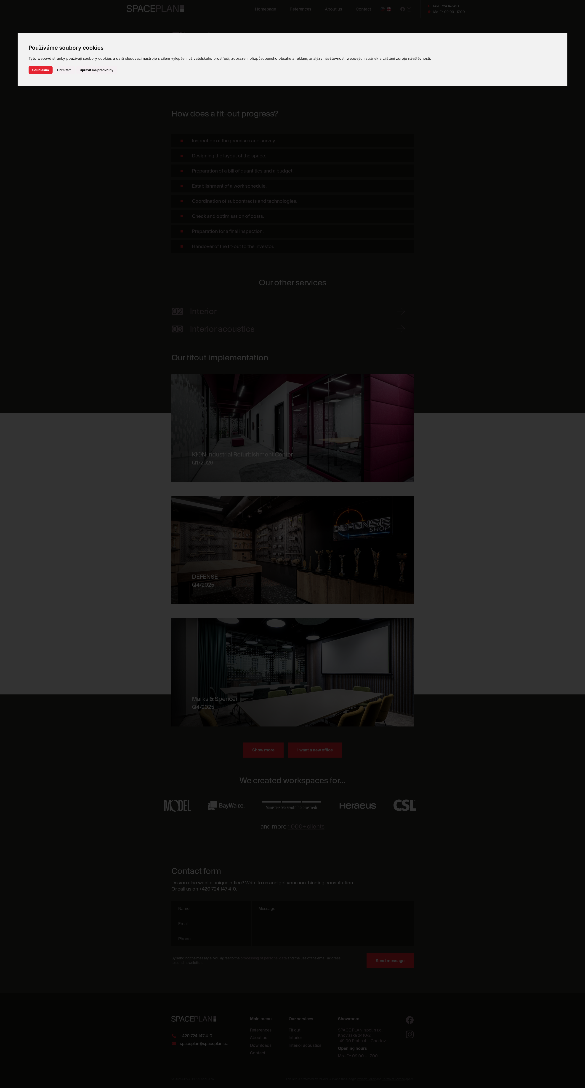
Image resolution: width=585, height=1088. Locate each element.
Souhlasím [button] (40, 70)
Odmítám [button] (64, 70)
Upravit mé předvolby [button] (96, 70)
